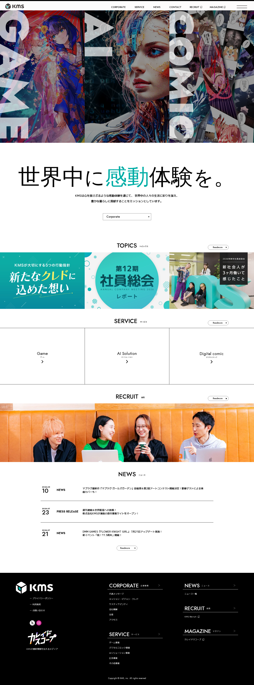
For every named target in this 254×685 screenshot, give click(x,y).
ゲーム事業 (114, 642)
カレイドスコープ (193, 639)
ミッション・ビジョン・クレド (123, 598)
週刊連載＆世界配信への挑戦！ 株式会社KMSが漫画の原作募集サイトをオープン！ (111, 511)
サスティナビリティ (118, 604)
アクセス (113, 619)
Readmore (218, 247)
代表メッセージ (116, 593)
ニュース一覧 (191, 593)
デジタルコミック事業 (119, 647)
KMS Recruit (190, 617)
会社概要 (113, 609)
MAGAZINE (216, 7)
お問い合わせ (38, 610)
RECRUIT (194, 7)
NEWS (156, 7)
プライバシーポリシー (42, 598)
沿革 (111, 614)
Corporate (113, 217)
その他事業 (114, 663)
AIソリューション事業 (119, 652)
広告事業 (113, 657)
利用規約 (36, 604)
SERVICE (139, 7)
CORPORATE (118, 7)
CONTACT (175, 7)
